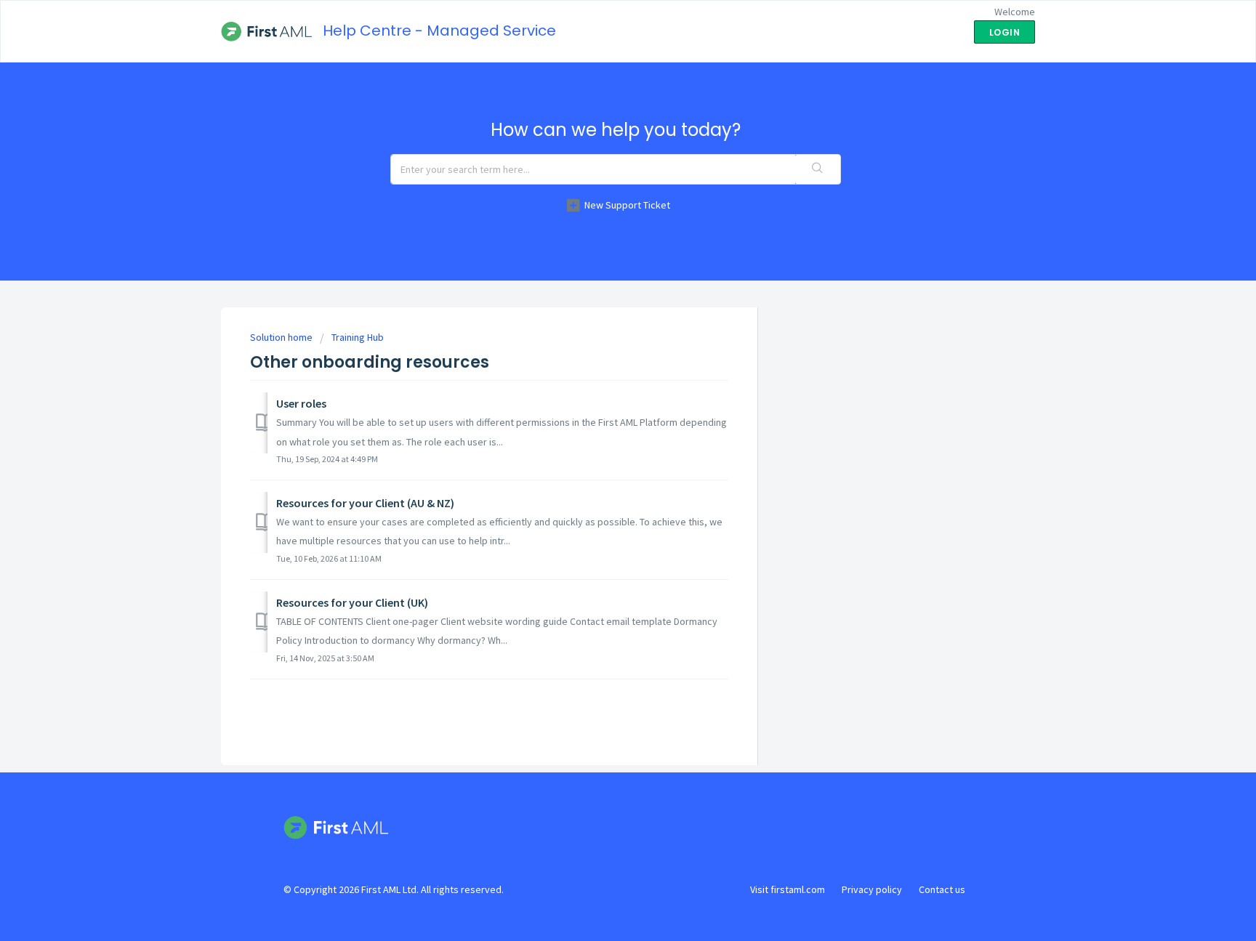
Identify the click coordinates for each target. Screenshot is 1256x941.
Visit (787, 889)
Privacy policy (872, 889)
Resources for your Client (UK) (352, 602)
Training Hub (357, 337)
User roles (301, 403)
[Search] (817, 169)
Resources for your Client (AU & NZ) (365, 503)
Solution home (282, 337)
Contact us (942, 889)
